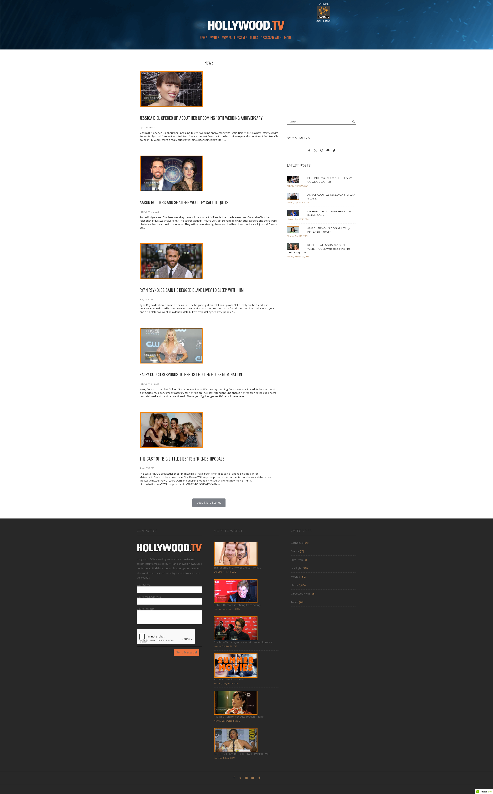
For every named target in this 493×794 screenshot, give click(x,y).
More (287, 37)
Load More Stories (209, 502)
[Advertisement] (321, 84)
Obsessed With (271, 37)
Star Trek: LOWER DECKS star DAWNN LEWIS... (243, 753)
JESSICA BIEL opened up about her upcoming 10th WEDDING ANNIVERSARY (201, 118)
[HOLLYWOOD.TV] (246, 26)
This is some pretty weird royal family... (237, 567)
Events (214, 37)
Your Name (144, 585)
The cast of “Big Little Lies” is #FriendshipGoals (182, 459)
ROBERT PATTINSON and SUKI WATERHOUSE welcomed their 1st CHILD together (318, 248)
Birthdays (297, 542)
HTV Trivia (297, 559)
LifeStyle (240, 37)
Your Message (145, 609)
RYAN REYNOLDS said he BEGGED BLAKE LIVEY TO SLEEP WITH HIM (192, 290)
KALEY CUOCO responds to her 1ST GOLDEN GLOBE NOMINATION (191, 374)
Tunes (254, 37)
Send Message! (186, 652)
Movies (227, 37)
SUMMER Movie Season (229, 679)
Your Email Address (149, 597)
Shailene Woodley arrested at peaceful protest (243, 642)
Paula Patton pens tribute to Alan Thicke (239, 716)
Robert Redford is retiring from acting (237, 604)
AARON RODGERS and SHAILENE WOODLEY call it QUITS (184, 202)
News (203, 37)
